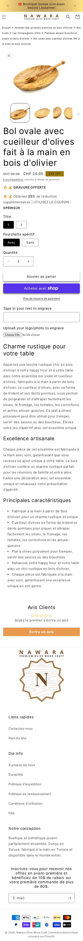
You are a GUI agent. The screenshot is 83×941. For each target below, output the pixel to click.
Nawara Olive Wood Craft (31, 932)
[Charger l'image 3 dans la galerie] (62, 113)
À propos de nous (22, 765)
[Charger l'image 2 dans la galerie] (41, 113)
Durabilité (16, 774)
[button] (68, 17)
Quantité (10, 252)
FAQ (12, 813)
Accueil (6, 27)
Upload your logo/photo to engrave (33, 328)
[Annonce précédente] (8, 5)
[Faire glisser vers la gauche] (4, 114)
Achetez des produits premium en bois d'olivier (44, 27)
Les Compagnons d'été (26, 33)
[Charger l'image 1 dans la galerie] (20, 113)
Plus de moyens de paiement (41, 298)
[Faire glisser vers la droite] (78, 114)
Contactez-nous (21, 728)
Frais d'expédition (13, 179)
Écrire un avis (41, 632)
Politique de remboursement (30, 794)
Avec (11, 242)
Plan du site (17, 738)
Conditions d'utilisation (26, 803)
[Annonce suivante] (75, 5)
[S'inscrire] (69, 898)
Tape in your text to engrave (27, 308)
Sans (30, 242)
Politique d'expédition (25, 784)
